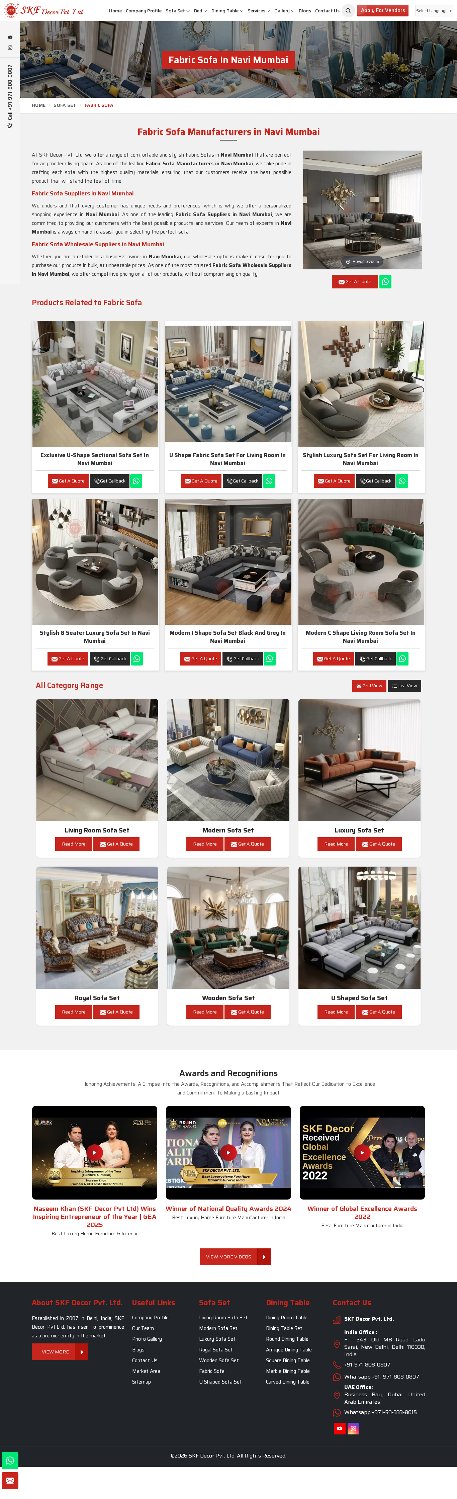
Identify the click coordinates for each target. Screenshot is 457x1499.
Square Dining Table (288, 1360)
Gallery (282, 10)
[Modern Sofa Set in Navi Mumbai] (228, 760)
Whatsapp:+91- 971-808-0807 (381, 1377)
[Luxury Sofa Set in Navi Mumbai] (359, 760)
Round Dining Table (287, 1339)
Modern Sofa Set (228, 830)
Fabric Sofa (211, 1371)
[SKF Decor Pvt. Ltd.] (38, 10)
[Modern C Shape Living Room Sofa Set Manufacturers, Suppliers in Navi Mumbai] (361, 562)
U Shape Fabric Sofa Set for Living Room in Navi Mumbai (227, 459)
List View (407, 685)
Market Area (146, 1371)
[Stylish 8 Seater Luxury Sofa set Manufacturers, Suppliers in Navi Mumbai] (95, 562)
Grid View (372, 685)
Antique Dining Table (289, 1349)
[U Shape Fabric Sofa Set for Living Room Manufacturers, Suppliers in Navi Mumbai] (228, 384)
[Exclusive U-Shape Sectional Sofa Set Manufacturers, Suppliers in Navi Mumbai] (95, 384)
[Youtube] (10, 37)
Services (256, 10)
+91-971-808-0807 (367, 1364)
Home (115, 10)
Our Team (143, 1328)
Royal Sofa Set (97, 998)
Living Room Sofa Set (97, 830)
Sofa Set (175, 10)
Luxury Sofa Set (359, 830)
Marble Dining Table (288, 1371)
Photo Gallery (147, 1339)
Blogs (305, 10)
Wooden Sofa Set (228, 998)
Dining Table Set (284, 1328)
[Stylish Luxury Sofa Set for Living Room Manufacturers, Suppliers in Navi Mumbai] (361, 384)
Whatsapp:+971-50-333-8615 (380, 1412)
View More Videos (228, 1256)
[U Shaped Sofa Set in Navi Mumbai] (359, 928)
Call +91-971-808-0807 (10, 93)
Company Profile (144, 10)
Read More (74, 844)
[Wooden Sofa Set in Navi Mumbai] (228, 928)
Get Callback (112, 480)
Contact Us (327, 10)
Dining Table (225, 10)
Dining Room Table (286, 1317)
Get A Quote (71, 480)
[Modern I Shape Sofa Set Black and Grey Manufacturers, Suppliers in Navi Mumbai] (228, 562)
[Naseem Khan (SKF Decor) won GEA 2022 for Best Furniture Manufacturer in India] (362, 1152)
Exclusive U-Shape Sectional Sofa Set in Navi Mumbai (94, 459)
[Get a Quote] (10, 1480)
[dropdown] (188, 10)
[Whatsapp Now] (385, 281)
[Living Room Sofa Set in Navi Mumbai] (97, 760)
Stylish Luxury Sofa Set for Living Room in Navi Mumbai (361, 459)
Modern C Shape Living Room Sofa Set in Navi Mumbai (361, 637)
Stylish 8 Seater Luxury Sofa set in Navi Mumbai (95, 637)
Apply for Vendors (383, 10)
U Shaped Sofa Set (359, 998)
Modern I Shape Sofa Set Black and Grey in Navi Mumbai (228, 637)
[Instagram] (10, 48)
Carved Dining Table (287, 1382)
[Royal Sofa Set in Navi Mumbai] (97, 928)
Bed (198, 10)
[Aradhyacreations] (348, 10)
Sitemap (141, 1382)
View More (55, 1351)
